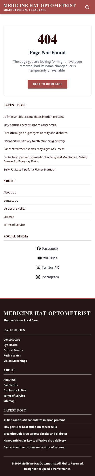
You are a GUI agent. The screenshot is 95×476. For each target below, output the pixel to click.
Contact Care (12, 339)
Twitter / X (50, 267)
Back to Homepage (47, 84)
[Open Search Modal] (87, 7)
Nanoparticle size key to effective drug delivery (34, 141)
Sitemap (9, 217)
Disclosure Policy (14, 209)
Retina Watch (12, 355)
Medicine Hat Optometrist (40, 5)
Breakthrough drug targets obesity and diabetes (35, 133)
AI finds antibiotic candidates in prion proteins (34, 117)
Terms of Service (14, 225)
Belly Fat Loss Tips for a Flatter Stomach (29, 169)
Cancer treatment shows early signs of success (34, 149)
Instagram (50, 277)
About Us (10, 192)
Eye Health (11, 345)
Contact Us (11, 201)
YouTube (50, 258)
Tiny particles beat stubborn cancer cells (30, 125)
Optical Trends (13, 350)
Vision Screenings (15, 361)
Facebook (50, 248)
